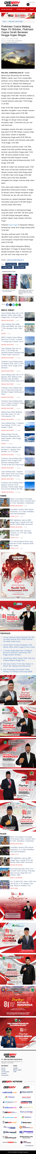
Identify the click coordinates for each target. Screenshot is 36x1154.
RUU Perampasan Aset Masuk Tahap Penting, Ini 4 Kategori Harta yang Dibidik (16, 671)
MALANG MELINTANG (6, 9)
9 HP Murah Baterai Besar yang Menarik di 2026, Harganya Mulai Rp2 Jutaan (21, 543)
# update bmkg (11, 264)
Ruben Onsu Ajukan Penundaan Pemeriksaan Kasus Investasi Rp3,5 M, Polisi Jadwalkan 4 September (22, 501)
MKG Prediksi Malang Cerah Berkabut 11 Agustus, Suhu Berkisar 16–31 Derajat (11, 449)
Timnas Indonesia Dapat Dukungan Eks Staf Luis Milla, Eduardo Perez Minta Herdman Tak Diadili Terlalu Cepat (17, 639)
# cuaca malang (19, 267)
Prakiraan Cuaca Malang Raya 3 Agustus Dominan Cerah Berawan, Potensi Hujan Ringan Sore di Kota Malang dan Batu (12, 486)
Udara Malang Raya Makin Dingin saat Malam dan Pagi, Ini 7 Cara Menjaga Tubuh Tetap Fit (12, 327)
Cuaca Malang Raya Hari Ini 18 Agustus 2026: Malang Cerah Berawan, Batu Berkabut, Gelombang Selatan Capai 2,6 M (12, 378)
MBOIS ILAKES (17, 1070)
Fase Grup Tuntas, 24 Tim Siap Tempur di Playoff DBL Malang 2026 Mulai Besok (17, 665)
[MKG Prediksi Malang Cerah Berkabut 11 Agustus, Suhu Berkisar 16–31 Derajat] (30, 450)
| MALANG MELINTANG (15, 22)
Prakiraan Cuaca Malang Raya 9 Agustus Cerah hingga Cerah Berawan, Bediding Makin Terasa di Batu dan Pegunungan (12, 461)
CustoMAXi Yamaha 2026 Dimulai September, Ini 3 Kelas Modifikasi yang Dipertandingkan (22, 511)
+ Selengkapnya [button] (28, 1146)
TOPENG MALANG (21, 9)
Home (4, 22)
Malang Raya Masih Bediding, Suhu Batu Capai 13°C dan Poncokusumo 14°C (11, 414)
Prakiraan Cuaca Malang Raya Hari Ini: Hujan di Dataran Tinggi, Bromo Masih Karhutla (12, 403)
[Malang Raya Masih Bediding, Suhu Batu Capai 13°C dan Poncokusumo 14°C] (30, 415)
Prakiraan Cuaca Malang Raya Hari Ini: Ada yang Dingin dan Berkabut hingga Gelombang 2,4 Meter (12, 391)
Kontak (3, 1068)
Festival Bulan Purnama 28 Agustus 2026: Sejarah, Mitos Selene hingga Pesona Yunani (18, 646)
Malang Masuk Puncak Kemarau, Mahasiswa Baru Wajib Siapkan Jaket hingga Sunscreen (11, 437)
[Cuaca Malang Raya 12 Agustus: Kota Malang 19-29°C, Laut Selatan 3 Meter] (30, 426)
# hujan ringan (7, 267)
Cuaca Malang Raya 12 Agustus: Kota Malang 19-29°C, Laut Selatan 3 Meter (12, 425)
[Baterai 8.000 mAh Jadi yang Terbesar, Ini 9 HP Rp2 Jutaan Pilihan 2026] (5, 534)
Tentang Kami (5, 1072)
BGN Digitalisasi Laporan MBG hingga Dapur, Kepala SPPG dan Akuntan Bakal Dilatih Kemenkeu (21, 522)
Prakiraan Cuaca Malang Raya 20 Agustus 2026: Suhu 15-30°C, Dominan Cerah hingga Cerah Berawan (12, 364)
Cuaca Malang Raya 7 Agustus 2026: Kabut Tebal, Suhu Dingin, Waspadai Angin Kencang (12, 473)
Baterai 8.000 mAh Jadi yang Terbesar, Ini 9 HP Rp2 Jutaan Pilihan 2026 (21, 533)
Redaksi (3, 1070)
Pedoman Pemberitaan (4, 1074)
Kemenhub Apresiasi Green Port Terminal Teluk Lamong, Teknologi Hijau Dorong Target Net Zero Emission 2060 (22, 872)
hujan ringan (13, 225)
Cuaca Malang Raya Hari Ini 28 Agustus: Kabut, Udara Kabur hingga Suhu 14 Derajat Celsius (12, 315)
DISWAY (32, 9)
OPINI (14, 1072)
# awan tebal (23, 264)
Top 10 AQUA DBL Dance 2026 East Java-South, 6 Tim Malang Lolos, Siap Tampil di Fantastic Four (23, 883)
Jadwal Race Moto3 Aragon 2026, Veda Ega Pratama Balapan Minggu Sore (18, 659)
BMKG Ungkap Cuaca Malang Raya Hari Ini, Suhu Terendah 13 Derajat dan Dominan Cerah (12, 339)
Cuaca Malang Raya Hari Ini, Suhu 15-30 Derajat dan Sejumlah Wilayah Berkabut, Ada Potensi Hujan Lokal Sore (12, 351)
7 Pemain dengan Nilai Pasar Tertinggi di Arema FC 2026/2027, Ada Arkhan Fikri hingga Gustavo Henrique (16, 653)
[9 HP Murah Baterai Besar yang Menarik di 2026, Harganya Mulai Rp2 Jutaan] (5, 544)
